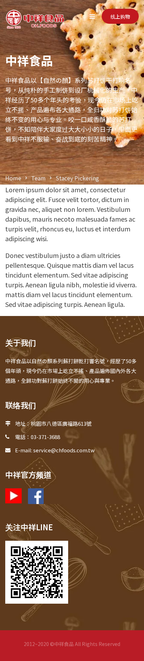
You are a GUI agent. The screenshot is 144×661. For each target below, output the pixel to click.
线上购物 (120, 16)
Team (38, 178)
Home (13, 178)
